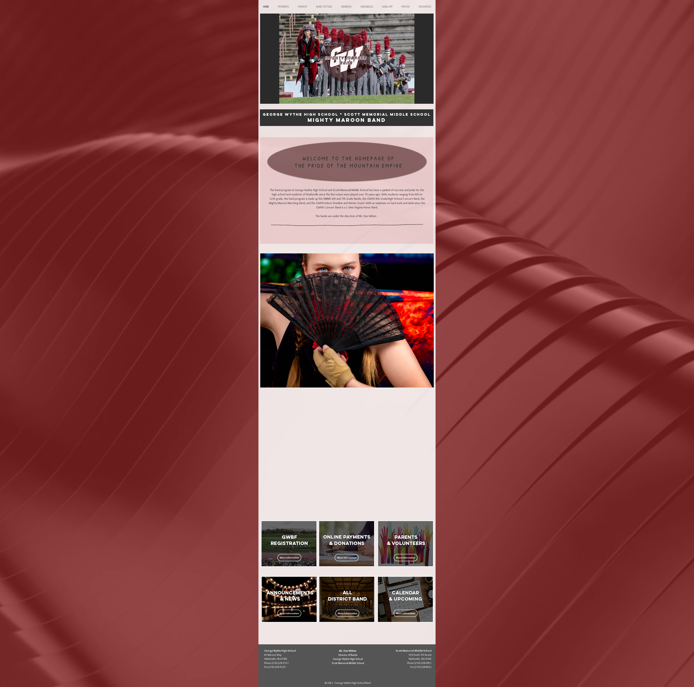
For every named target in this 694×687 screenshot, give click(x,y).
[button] (283, 7)
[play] (428, 98)
